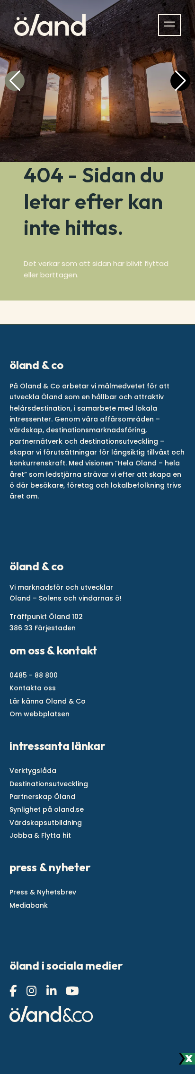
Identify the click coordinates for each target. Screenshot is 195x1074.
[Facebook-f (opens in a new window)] (14, 991)
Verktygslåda (32, 770)
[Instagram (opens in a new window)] (33, 991)
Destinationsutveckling (48, 784)
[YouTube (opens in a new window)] (73, 991)
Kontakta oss (32, 688)
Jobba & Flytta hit (40, 835)
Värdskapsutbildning (45, 822)
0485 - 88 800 (33, 675)
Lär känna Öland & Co (47, 701)
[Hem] (50, 25)
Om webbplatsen (39, 714)
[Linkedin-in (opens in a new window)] (52, 991)
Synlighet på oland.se (46, 809)
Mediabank (28, 905)
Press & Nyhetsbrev (42, 892)
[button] (15, 81)
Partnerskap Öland (42, 796)
